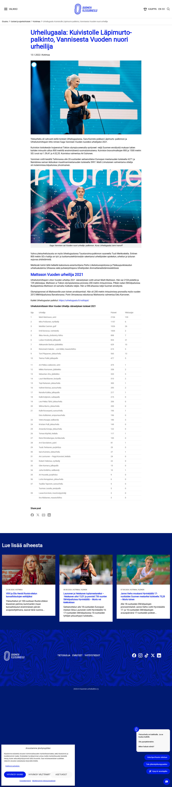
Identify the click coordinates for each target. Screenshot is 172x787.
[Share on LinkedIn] (49, 515)
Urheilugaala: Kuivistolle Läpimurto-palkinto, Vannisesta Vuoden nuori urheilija (75, 21)
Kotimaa (36, 21)
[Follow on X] (153, 655)
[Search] (168, 9)
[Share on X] (38, 515)
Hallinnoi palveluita (12, 766)
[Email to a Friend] (43, 515)
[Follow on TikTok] (146, 655)
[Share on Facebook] (32, 515)
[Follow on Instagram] (140, 655)
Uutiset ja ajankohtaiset (21, 21)
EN (159, 9)
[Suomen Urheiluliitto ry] (86, 9)
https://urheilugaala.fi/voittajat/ (74, 300)
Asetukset (61, 774)
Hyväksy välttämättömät (39, 774)
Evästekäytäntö (25, 781)
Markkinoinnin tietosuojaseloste (43, 781)
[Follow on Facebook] (134, 655)
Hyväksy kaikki (15, 774)
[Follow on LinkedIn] (159, 655)
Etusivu (5, 21)
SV (163, 9)
